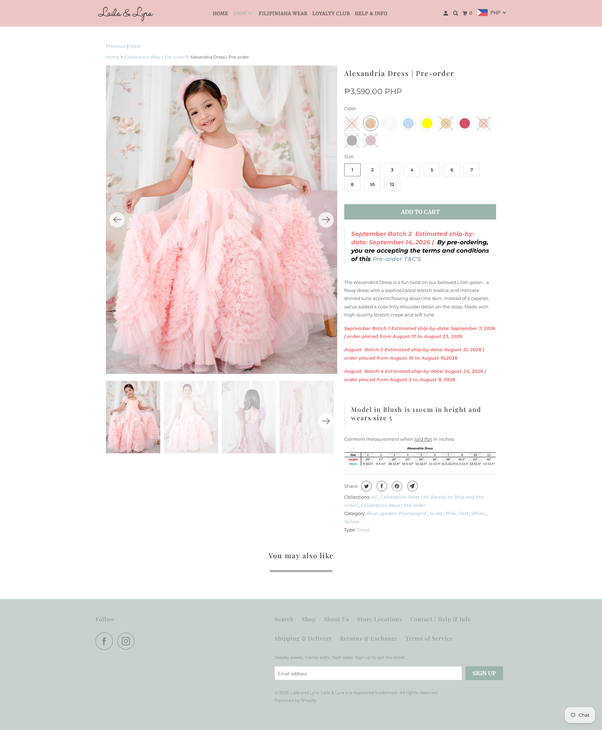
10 (372, 184)
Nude (436, 513)
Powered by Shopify (296, 700)
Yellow (351, 521)
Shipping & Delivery (303, 638)
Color (350, 108)
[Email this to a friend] (412, 486)
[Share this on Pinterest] (396, 486)
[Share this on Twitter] (366, 486)
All (374, 497)
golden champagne (404, 513)
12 (392, 184)
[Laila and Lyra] (126, 13)
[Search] (456, 13)
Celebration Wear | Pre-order (155, 57)
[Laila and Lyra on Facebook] (105, 641)
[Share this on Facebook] (381, 486)
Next (135, 46)
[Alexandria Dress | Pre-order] (221, 220)
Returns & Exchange (369, 638)
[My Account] (446, 13)
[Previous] (117, 220)
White (478, 513)
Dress (363, 529)
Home (220, 13)
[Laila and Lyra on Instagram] (127, 641)
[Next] (326, 220)
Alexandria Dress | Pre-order (399, 73)
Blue (373, 513)
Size (349, 156)
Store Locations (379, 619)
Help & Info (371, 13)
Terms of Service (429, 638)
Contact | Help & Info (440, 619)
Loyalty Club (331, 13)
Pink (451, 513)
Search (284, 619)
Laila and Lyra (304, 692)
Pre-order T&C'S (396, 258)
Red (464, 513)
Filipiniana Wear (283, 13)
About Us (336, 619)
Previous (115, 46)
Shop (240, 13)
